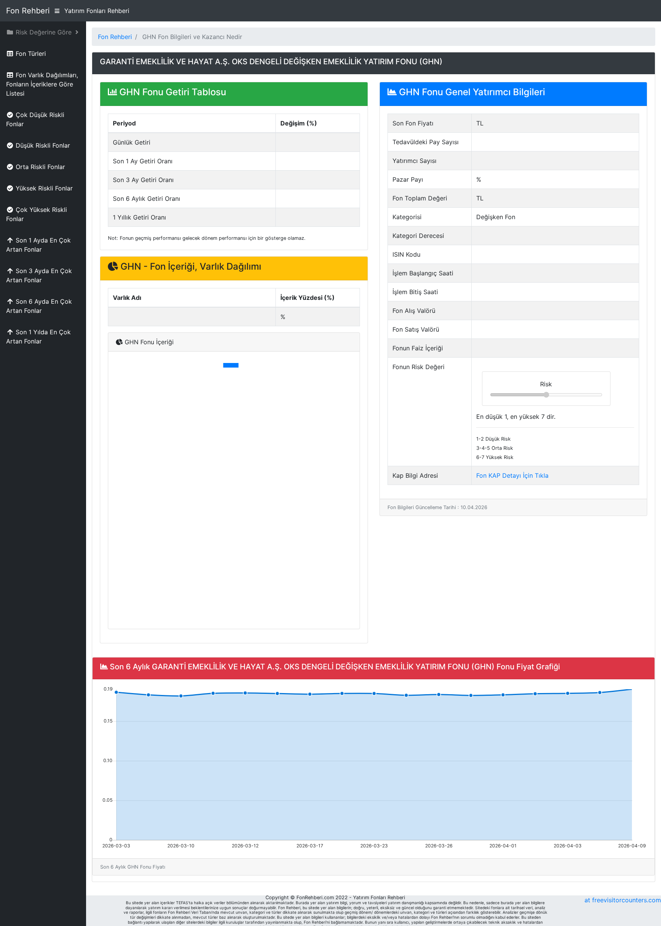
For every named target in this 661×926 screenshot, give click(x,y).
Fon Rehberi (28, 10)
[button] (43, 32)
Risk (546, 384)
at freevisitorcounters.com (622, 900)
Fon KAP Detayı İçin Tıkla (512, 475)
